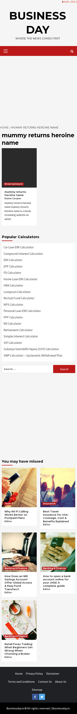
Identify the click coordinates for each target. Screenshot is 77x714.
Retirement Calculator (18, 330)
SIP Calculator (13, 343)
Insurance (49, 503)
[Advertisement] (38, 90)
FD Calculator (12, 273)
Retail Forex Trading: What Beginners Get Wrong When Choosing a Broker (18, 649)
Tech (8, 503)
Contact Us (45, 681)
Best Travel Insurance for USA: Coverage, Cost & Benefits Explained (56, 516)
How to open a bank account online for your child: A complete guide (57, 581)
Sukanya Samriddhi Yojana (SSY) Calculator (31, 349)
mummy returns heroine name (15, 193)
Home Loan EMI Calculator (20, 279)
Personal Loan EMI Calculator (22, 311)
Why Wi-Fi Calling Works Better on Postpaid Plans (16, 515)
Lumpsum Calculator (17, 292)
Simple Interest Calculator (21, 336)
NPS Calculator (13, 305)
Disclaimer (52, 673)
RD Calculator (12, 324)
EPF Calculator (13, 266)
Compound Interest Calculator (23, 254)
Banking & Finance (16, 568)
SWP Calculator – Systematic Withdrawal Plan (33, 355)
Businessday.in (61, 708)
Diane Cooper (12, 198)
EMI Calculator (13, 260)
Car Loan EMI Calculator (19, 247)
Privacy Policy (34, 673)
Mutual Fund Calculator (19, 298)
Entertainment (14, 184)
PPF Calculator (13, 317)
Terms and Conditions (21, 681)
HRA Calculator (13, 285)
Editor (8, 521)
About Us (60, 681)
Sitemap (37, 689)
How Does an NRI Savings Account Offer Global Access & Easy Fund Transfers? (18, 583)
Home (19, 673)
